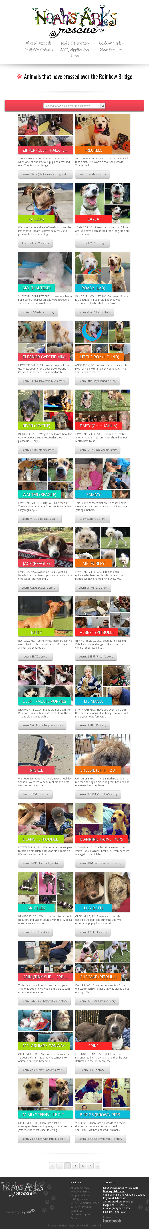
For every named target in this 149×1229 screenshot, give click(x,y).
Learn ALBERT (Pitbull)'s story (96, 656)
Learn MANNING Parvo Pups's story (100, 863)
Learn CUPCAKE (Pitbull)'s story (97, 1001)
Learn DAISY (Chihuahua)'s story (98, 450)
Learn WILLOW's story (35, 243)
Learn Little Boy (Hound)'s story (97, 381)
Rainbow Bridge (111, 43)
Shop (75, 55)
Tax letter (76, 1218)
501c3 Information (81, 1206)
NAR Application (74, 50)
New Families (111, 50)
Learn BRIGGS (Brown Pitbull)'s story (100, 1138)
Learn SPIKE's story (92, 1070)
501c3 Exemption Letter (85, 1203)
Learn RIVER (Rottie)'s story (38, 450)
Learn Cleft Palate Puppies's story (42, 725)
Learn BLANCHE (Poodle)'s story (41, 863)
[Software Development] (28, 1211)
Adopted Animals (80, 1195)
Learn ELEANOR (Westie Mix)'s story (43, 381)
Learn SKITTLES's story (35, 932)
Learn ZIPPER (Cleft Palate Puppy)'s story (46, 174)
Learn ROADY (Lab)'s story (94, 312)
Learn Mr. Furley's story (93, 587)
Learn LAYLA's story (92, 243)
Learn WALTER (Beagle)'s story (40, 518)
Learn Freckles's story (92, 174)
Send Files (76, 1210)
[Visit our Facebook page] (112, 1220)
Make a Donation (75, 43)
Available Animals (38, 50)
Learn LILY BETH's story (93, 932)
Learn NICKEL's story (35, 794)
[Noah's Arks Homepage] (74, 6)
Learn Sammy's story (92, 518)
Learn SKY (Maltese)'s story (38, 312)
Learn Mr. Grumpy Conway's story (42, 1070)
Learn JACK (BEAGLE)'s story (38, 587)
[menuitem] (38, 43)
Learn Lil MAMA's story (92, 725)
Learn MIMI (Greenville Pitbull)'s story (44, 1138)
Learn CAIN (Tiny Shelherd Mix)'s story (44, 1001)
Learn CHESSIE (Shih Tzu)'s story (98, 794)
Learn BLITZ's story (35, 656)
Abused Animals (38, 43)
